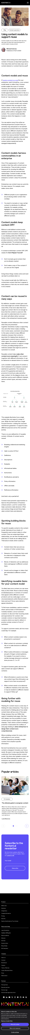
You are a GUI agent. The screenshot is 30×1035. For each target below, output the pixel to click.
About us (3, 957)
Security (3, 918)
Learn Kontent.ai (5, 930)
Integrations (4, 910)
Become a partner (5, 987)
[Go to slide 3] (16, 826)
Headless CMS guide (6, 933)
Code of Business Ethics (7, 970)
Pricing (3, 916)
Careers (3, 965)
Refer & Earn (4, 975)
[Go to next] (27, 826)
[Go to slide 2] (15, 826)
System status (4, 943)
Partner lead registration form (8, 992)
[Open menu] (27, 2)
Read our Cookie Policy (7, 1021)
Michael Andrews (12, 49)
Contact (3, 960)
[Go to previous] (3, 826)
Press (2, 973)
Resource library (5, 935)
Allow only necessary (15, 1028)
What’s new (4, 905)
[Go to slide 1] (13, 826)
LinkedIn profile (10, 855)
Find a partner (4, 984)
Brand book (4, 962)
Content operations (14, 30)
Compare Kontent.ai (6, 913)
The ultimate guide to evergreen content (15, 803)
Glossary (3, 938)
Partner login (4, 990)
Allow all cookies (15, 1024)
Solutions (3, 908)
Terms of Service (5, 968)
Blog (5, 30)
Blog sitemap (4, 945)
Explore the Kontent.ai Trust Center (9, 921)
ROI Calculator (4, 948)
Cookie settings (15, 1032)
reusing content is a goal (10, 80)
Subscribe (15, 868)
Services (3, 940)
